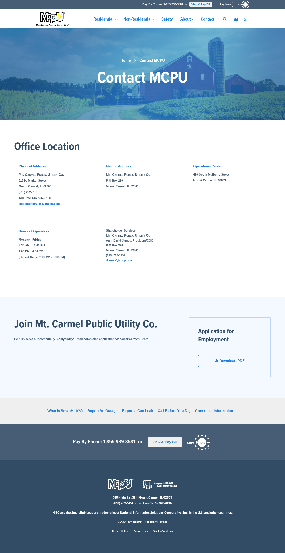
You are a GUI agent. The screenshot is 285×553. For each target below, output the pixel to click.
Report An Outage (102, 411)
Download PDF (231, 361)
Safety (167, 19)
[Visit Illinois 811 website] (160, 484)
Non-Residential (138, 19)
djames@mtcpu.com (120, 260)
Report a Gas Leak (137, 411)
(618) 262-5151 (123, 503)
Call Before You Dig (174, 411)
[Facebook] (236, 20)
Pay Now (225, 4)
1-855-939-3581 (173, 4)
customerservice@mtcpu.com (39, 203)
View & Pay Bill (200, 4)
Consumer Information (214, 411)
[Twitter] (245, 20)
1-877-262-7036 (161, 503)
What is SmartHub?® (65, 411)
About (186, 19)
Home (125, 61)
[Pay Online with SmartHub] (243, 4)
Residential (104, 19)
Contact (207, 19)
